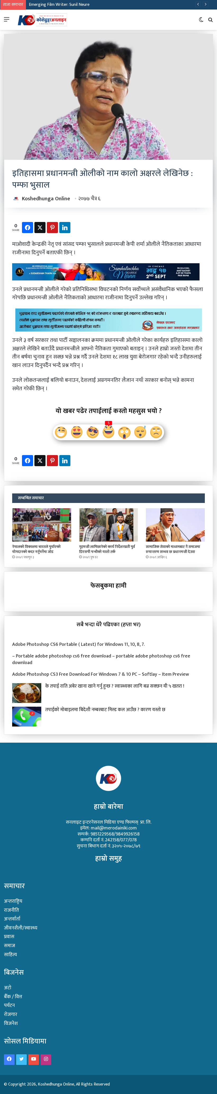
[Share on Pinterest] (52, 227)
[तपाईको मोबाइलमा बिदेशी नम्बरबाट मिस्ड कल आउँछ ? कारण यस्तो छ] (26, 717)
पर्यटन (9, 1005)
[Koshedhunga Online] (42, 19)
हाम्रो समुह (108, 858)
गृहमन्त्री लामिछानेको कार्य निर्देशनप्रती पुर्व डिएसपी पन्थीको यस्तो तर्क (107, 549)
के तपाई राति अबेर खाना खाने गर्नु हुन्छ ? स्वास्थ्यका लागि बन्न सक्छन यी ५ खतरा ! (114, 686)
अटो (7, 988)
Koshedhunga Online (46, 198)
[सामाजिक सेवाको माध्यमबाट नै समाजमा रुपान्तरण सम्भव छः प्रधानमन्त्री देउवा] (175, 525)
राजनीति (11, 910)
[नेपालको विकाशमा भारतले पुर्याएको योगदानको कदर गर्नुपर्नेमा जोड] (41, 525)
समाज (9, 946)
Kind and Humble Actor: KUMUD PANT (62, 4)
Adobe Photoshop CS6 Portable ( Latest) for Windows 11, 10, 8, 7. (78, 644)
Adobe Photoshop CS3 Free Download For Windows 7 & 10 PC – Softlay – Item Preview (100, 674)
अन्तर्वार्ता (12, 919)
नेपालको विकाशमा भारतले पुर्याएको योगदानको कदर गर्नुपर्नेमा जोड (36, 549)
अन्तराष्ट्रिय (13, 901)
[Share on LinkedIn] (64, 227)
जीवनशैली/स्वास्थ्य (20, 928)
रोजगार (10, 1014)
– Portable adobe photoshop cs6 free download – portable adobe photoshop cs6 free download (101, 659)
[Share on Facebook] (27, 227)
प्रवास (9, 937)
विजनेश (11, 1023)
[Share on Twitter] (40, 227)
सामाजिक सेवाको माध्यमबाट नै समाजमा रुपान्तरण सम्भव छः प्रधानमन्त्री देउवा (173, 549)
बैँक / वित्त (13, 997)
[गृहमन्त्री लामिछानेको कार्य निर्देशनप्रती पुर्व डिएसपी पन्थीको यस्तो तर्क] (108, 525)
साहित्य (10, 955)
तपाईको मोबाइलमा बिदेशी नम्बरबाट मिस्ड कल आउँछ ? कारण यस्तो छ (105, 710)
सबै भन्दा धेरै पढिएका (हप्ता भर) (108, 624)
